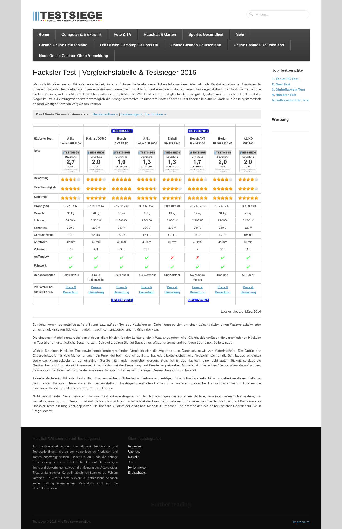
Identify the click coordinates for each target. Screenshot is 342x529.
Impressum (135, 446)
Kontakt (133, 457)
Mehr (240, 35)
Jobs (131, 462)
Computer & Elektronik (81, 35)
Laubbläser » (155, 114)
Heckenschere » (105, 114)
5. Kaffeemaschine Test (290, 100)
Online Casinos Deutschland (196, 45)
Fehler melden (137, 467)
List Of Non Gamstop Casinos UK (129, 45)
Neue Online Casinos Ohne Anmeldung (73, 56)
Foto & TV (122, 35)
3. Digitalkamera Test (288, 89)
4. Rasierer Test (284, 95)
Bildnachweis (137, 472)
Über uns (134, 451)
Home (44, 35)
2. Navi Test (281, 84)
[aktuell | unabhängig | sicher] (67, 16)
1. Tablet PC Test (285, 79)
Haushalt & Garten (160, 35)
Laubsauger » (132, 114)
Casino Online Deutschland (63, 45)
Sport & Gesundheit (205, 35)
